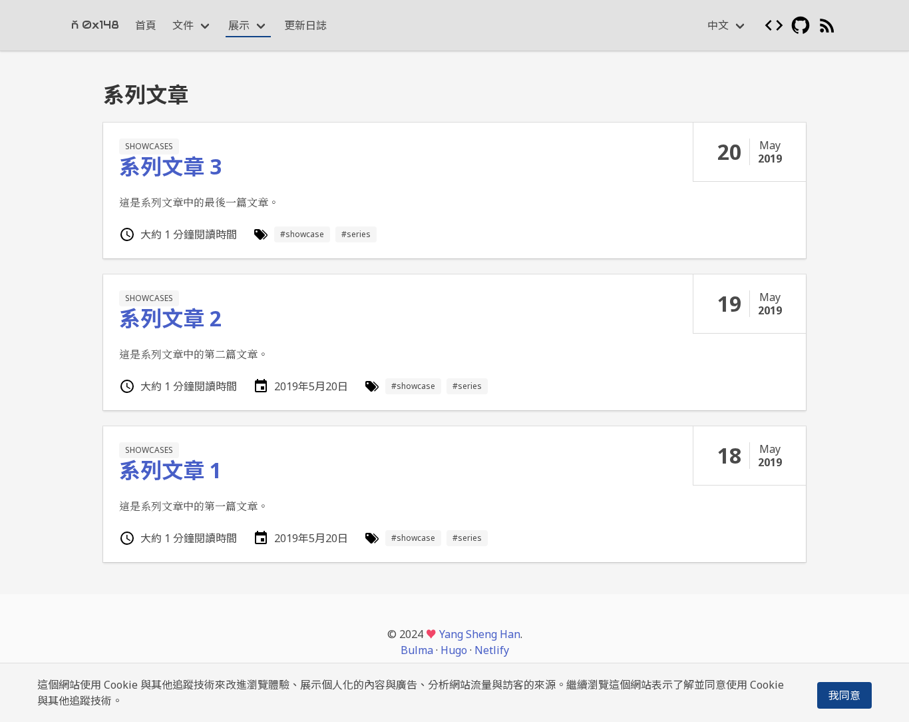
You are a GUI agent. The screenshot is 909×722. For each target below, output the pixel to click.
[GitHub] (800, 25)
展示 (239, 25)
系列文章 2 (170, 318)
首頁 (145, 25)
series (359, 234)
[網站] (774, 25)
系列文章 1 (170, 470)
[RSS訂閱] (827, 25)
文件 (183, 25)
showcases (149, 146)
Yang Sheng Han (479, 634)
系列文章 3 (170, 166)
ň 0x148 (95, 25)
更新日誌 (305, 25)
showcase (304, 234)
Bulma (417, 650)
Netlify (491, 650)
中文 (718, 25)
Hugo (454, 650)
